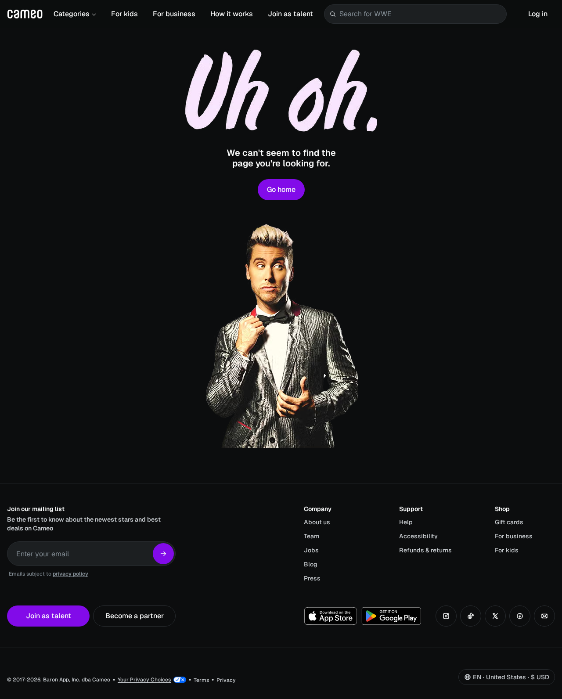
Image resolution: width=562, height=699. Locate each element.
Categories (72, 13)
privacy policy (70, 573)
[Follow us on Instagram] (446, 616)
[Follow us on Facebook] (519, 616)
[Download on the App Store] (330, 616)
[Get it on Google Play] (391, 616)
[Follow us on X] (495, 616)
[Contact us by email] (544, 616)
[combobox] (421, 14)
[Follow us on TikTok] (470, 616)
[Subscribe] (163, 553)
